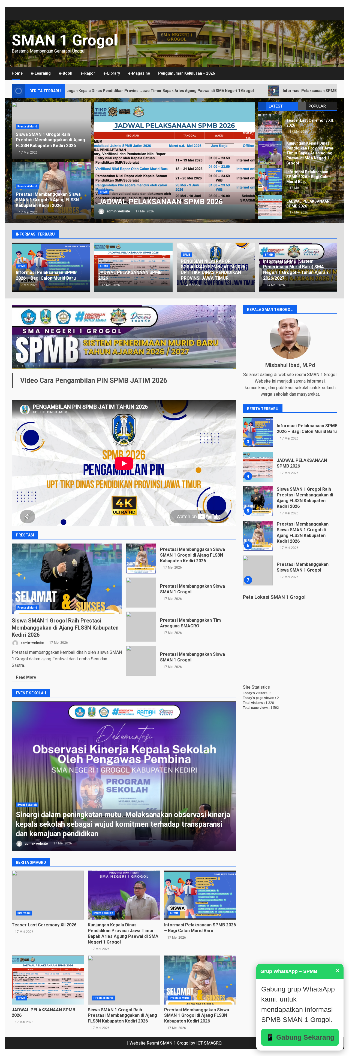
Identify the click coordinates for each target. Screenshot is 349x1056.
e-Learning (41, 73)
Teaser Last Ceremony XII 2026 (270, 126)
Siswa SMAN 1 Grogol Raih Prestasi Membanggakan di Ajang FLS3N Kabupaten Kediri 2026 (50, 140)
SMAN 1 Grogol (65, 40)
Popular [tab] (317, 106)
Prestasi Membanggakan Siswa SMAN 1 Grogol (141, 593)
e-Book (65, 73)
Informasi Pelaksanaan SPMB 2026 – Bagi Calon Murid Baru (268, 91)
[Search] (330, 73)
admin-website (118, 211)
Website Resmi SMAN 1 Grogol (159, 1043)
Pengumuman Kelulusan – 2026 (186, 73)
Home (17, 73)
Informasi (24, 912)
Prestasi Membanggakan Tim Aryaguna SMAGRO (141, 627)
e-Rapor (87, 73)
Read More (26, 677)
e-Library (111, 73)
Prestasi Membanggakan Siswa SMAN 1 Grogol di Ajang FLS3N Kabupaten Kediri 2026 (48, 200)
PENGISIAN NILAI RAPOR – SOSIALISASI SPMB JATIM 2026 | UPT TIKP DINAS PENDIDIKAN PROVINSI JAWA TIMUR (174, 160)
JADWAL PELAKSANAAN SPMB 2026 (270, 207)
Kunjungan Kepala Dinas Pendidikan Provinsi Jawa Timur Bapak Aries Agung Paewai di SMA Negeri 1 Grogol (270, 153)
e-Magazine (139, 73)
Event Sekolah (27, 804)
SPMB (104, 172)
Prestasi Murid (27, 126)
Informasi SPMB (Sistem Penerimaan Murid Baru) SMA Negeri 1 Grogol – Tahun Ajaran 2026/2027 (295, 270)
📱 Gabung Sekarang (300, 1037)
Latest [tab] (276, 106)
